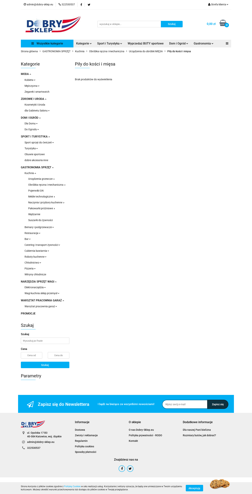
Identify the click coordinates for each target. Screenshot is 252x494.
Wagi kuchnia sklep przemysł (41, 293)
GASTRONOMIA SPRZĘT (36, 167)
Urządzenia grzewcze (40, 178)
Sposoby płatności (85, 451)
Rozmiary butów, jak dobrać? (199, 435)
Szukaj (45, 365)
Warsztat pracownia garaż (40, 306)
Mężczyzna (31, 85)
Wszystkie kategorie (49, 43)
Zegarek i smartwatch (37, 91)
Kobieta (29, 79)
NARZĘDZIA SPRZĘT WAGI (38, 281)
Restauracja (32, 233)
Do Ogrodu (31, 129)
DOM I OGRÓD (30, 117)
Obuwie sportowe (35, 154)
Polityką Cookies (72, 486)
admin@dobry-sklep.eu (40, 441)
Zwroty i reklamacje (86, 435)
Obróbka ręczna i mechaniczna (46, 184)
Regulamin (81, 440)
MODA (25, 74)
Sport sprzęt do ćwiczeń (38, 142)
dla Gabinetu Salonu (36, 110)
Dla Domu (30, 123)
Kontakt (133, 440)
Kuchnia (29, 173)
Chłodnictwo (32, 262)
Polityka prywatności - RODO (145, 435)
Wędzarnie (34, 214)
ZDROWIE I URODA (33, 99)
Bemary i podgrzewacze (38, 227)
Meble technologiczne (40, 196)
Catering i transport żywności (42, 244)
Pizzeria (29, 268)
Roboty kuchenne (35, 256)
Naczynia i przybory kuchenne (45, 202)
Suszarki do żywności (40, 220)
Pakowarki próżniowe (40, 208)
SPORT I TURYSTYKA (34, 136)
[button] (82, 422)
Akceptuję (194, 488)
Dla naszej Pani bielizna (197, 429)
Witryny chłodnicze (35, 274)
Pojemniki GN (36, 190)
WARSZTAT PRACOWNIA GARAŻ (42, 300)
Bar (27, 238)
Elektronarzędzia (34, 287)
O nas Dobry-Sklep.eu (141, 429)
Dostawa (80, 429)
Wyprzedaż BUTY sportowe (146, 43)
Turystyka (30, 148)
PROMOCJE (28, 313)
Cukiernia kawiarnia (36, 250)
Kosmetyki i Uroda (35, 104)
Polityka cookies (84, 446)
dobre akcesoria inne (36, 160)
